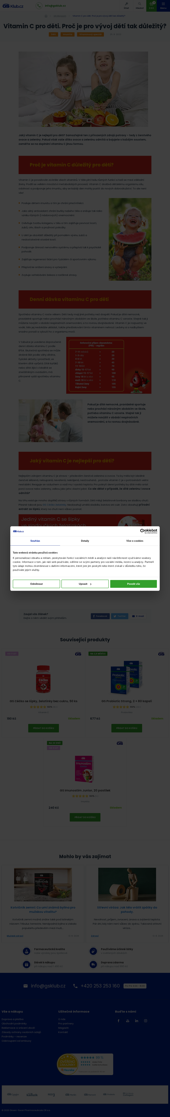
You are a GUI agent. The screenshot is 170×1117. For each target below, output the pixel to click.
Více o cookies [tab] (134, 540)
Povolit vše (133, 583)
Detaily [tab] (85, 540)
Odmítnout (36, 583)
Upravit (83, 583)
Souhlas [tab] (35, 540)
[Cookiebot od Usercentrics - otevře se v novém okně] (142, 531)
